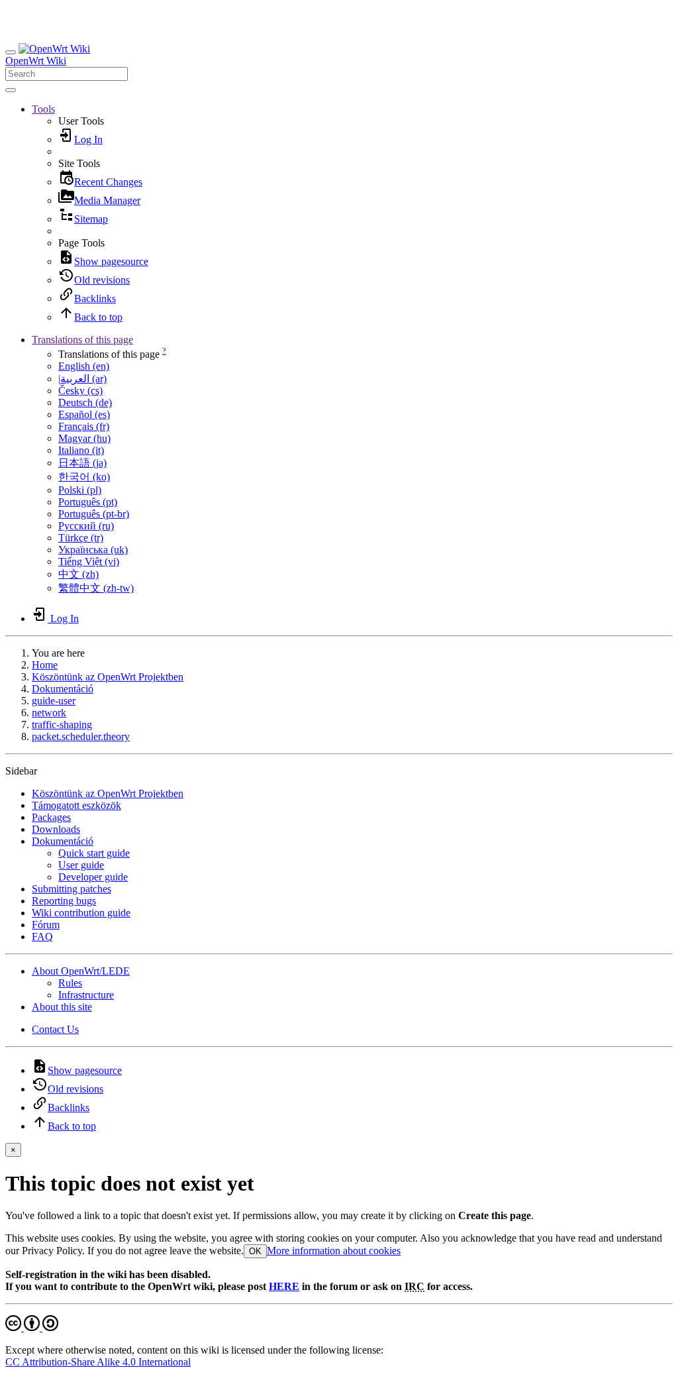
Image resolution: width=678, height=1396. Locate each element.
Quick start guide (94, 853)
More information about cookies (334, 1250)
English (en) (83, 366)
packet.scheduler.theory (81, 736)
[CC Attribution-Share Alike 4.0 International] (31, 1327)
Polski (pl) (79, 490)
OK (255, 1251)
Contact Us (55, 1029)
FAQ (42, 936)
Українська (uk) (93, 549)
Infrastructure (86, 994)
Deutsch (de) (85, 402)
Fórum (46, 924)
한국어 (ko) (84, 476)
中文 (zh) (78, 574)
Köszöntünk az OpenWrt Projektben (107, 676)
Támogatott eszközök (76, 805)
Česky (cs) (80, 390)
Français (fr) (83, 426)
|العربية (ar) (82, 378)
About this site (62, 1006)
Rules (70, 983)
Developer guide (93, 877)
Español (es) (84, 414)
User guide (81, 865)
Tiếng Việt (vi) (88, 561)
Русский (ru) (86, 525)
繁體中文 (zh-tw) (96, 588)
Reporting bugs (64, 900)
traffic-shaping (62, 724)
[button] (43, 109)
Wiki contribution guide (81, 912)
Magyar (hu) (84, 438)
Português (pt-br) (93, 513)
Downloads (56, 829)
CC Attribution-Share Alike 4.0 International (98, 1362)
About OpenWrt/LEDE (81, 971)
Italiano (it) (81, 450)
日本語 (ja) (82, 462)
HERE (284, 1286)
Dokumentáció (62, 688)
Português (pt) (87, 502)
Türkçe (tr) (80, 537)
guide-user (53, 700)
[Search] (10, 90)
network (49, 712)
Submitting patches (71, 888)
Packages (51, 817)
